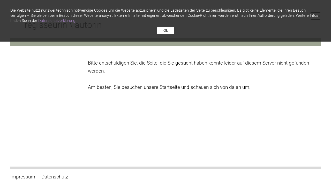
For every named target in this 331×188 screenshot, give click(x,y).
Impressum (22, 177)
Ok (165, 31)
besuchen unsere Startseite (151, 87)
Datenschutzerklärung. (57, 20)
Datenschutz (54, 177)
